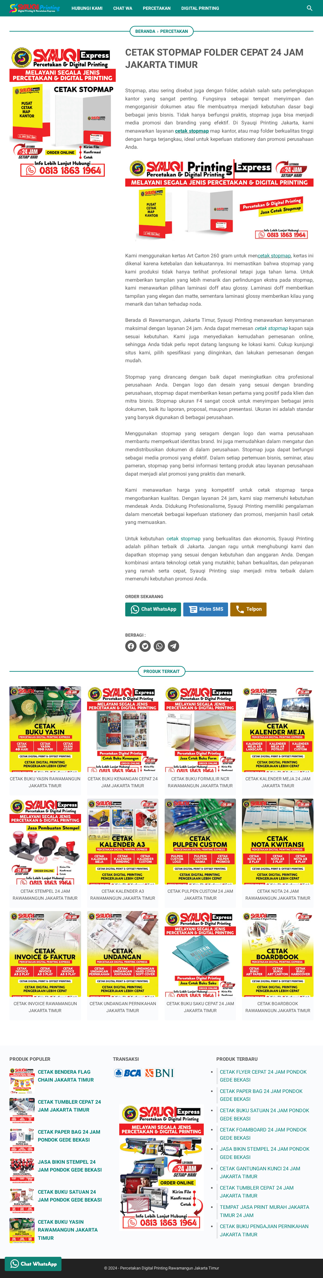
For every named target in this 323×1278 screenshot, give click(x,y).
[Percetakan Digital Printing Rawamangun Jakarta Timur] (34, 8)
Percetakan (157, 8)
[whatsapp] (159, 646)
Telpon (253, 609)
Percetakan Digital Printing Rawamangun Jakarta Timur (169, 1268)
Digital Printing (200, 8)
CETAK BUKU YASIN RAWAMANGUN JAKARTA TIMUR (68, 1230)
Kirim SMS (210, 609)
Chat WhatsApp (158, 609)
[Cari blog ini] (310, 8)
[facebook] (131, 646)
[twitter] (145, 646)
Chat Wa (122, 8)
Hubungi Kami (87, 8)
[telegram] (173, 646)
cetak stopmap (192, 131)
